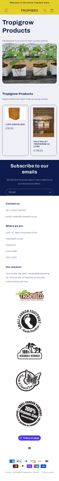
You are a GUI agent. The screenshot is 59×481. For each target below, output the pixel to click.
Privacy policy (48, 472)
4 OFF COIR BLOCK (15, 124)
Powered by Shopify (30, 472)
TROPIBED (16, 472)
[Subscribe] (50, 192)
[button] (6, 10)
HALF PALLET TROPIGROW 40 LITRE (42, 144)
